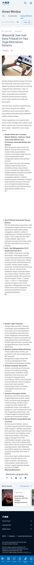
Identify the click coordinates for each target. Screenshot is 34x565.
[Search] (25, 3)
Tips (11, 50)
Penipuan (5, 50)
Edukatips (12, 16)
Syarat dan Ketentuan (25, 536)
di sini (29, 552)
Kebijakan (12, 536)
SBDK (4, 536)
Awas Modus (26, 16)
